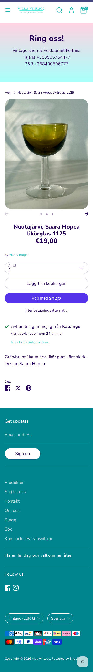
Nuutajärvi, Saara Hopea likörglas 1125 (45, 92)
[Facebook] (7, 588)
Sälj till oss (15, 491)
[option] (46, 154)
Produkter (14, 482)
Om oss (12, 510)
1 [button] (41, 214)
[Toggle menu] (7, 10)
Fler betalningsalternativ (46, 310)
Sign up (22, 453)
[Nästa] (86, 213)
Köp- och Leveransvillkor (28, 538)
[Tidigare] (6, 213)
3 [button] (52, 214)
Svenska (58, 618)
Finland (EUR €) (22, 618)
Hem (8, 92)
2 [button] (47, 214)
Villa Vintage (18, 255)
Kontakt (12, 501)
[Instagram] (16, 588)
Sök (8, 529)
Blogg (10, 520)
